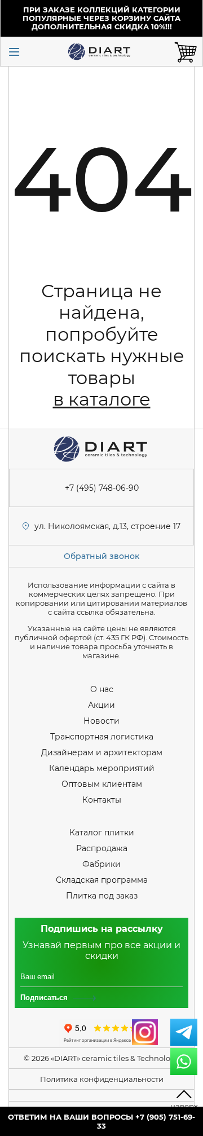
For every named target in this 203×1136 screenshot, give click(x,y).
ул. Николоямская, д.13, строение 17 (107, 526)
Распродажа (101, 848)
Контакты (101, 800)
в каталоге (102, 399)
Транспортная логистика (101, 737)
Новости (101, 721)
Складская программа (102, 880)
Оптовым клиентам (101, 784)
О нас (101, 689)
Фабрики (101, 864)
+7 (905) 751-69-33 (146, 1121)
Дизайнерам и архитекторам (101, 752)
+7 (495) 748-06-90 (102, 488)
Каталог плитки (101, 832)
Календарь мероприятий (102, 768)
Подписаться (44, 997)
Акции (101, 705)
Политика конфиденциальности (102, 1079)
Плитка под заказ (102, 896)
